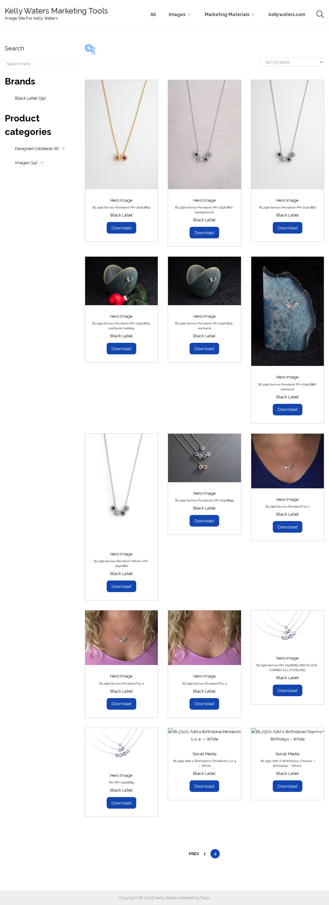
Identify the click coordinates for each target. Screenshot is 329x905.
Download (121, 228)
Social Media (204, 753)
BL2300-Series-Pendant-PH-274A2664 (121, 207)
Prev (194, 853)
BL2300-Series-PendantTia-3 (204, 683)
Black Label (30, 98)
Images (26, 162)
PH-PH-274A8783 (121, 782)
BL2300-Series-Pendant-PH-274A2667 (287, 207)
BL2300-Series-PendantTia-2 (121, 683)
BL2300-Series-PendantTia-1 (287, 506)
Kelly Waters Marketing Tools (56, 10)
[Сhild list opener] (63, 148)
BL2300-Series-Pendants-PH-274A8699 (204, 500)
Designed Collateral (37, 148)
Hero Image (121, 200)
